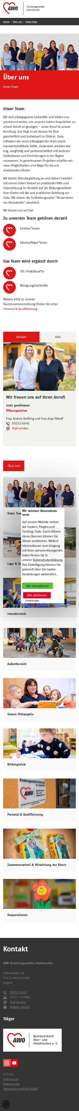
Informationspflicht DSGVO (20, 1089)
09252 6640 (18, 992)
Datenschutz (11, 1084)
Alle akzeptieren (37, 586)
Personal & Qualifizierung (20, 309)
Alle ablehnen (37, 595)
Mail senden (20, 428)
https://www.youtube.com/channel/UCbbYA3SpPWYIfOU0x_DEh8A (14, 1063)
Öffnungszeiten (16, 410)
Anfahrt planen (20, 1007)
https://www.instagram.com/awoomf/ (7, 1063)
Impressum (10, 1079)
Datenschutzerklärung (47, 560)
